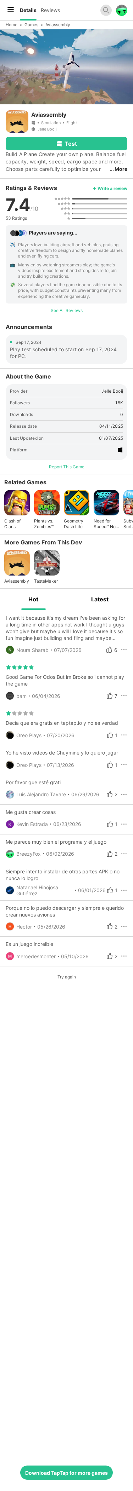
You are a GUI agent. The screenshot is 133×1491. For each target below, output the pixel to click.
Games (31, 24)
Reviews (50, 10)
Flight (71, 122)
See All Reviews (67, 310)
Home (11, 24)
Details (28, 10)
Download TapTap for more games (66, 1473)
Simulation (51, 122)
